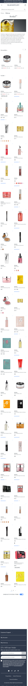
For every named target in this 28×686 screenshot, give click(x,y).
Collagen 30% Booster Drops (6, 433)
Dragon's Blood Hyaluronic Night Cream (5, 203)
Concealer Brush (4, 224)
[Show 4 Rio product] (8, 141)
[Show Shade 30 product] (4, 522)
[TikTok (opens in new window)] (15, 670)
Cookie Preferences (17, 676)
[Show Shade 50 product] (8, 522)
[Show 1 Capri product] (1, 141)
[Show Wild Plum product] (18, 183)
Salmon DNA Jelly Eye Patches (6, 372)
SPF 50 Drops (3, 393)
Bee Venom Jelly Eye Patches (19, 287)
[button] (25, 5)
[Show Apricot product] (18, 270)
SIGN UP (23, 653)
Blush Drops (16, 266)
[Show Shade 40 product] (6, 522)
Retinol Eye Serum (17, 454)
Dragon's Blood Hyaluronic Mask (20, 372)
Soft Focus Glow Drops (18, 158)
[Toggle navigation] (2, 5)
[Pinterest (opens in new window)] (18, 670)
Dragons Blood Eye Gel (5, 475)
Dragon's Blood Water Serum (6, 158)
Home (2, 13)
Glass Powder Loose (18, 393)
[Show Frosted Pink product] (14, 270)
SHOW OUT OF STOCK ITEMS (12, 594)
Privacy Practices (6, 663)
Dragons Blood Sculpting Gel (19, 496)
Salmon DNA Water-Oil (18, 115)
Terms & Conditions (13, 679)
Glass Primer (3, 266)
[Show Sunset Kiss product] (16, 270)
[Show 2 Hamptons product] (4, 141)
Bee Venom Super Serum (5, 179)
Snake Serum (3, 454)
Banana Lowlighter (4, 115)
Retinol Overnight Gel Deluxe (19, 475)
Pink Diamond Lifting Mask (19, 330)
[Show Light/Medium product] (1, 249)
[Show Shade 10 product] (1, 522)
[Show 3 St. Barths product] (6, 141)
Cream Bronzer (3, 245)
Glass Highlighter (17, 518)
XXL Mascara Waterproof (18, 245)
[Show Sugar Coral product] (16, 183)
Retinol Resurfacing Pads (5, 287)
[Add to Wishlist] (12, 78)
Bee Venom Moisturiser (18, 136)
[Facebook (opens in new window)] (12, 670)
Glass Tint (2, 136)
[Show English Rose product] (21, 183)
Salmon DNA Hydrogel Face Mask (5, 352)
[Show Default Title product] (1, 98)
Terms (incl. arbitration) (18, 665)
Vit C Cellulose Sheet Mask (6, 412)
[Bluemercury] (13, 5)
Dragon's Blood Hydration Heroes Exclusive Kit (19, 563)
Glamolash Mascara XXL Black (20, 539)
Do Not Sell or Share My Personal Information (13, 682)
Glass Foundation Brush (5, 539)
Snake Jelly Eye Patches (5, 496)
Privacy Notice (8, 676)
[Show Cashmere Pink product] (1, 312)
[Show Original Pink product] (14, 183)
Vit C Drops (16, 351)
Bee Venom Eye (17, 308)
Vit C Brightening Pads (18, 433)
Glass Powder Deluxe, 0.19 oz (6, 66)
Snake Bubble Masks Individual (20, 412)
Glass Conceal (3, 518)
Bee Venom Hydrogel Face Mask (20, 584)
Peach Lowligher (17, 203)
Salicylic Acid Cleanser (5, 330)
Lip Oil (15, 179)
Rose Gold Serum (17, 66)
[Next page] (15, 590)
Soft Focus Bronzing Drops (5, 584)
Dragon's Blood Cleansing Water (20, 224)
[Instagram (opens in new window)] (9, 670)
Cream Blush (3, 308)
